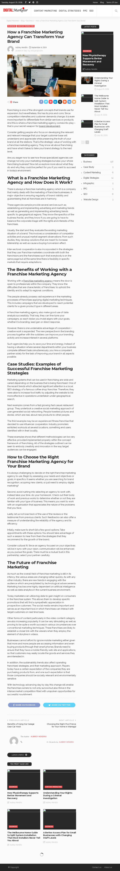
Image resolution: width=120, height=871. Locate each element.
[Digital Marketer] (15, 11)
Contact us (96, 867)
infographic (98, 183)
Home (95, 2)
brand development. (49, 126)
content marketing (45, 10)
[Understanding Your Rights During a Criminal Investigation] (59, 780)
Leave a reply (18, 755)
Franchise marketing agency (38, 281)
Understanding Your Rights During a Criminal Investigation (57, 795)
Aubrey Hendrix (22, 47)
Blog (102, 2)
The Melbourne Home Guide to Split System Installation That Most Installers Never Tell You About (23, 836)
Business (12, 26)
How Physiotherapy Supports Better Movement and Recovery (22, 795)
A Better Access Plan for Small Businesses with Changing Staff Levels (59, 835)
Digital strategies (70, 10)
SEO (91, 10)
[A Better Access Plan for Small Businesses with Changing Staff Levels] (59, 819)
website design (98, 199)
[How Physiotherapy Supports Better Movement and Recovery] (23, 780)
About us (108, 867)
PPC (85, 10)
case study (98, 167)
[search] (116, 11)
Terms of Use (112, 2)
